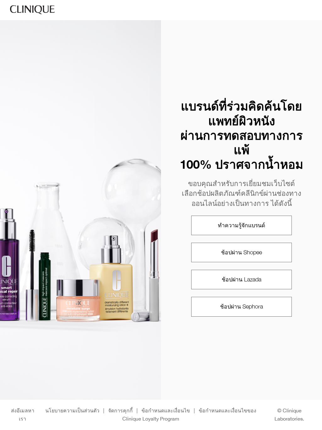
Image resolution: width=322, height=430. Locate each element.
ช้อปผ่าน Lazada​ (241, 279)
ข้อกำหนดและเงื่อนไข (166, 410)
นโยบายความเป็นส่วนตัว (72, 410)
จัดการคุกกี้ (120, 410)
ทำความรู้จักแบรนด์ (241, 225)
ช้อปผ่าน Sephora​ (241, 306)
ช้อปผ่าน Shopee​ (241, 252)
